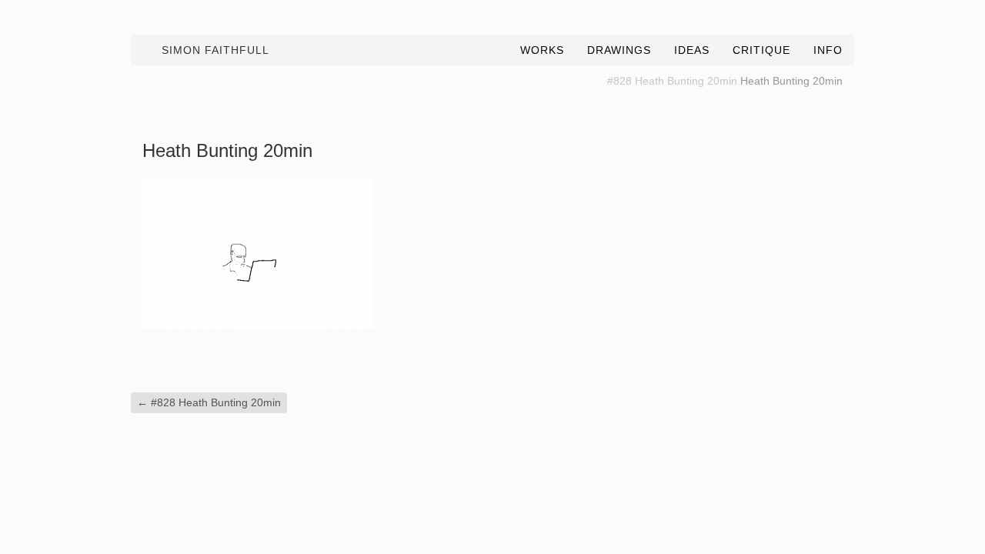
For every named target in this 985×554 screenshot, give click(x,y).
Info (828, 50)
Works (542, 50)
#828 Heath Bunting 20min (672, 81)
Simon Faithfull (215, 50)
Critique (761, 50)
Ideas (692, 50)
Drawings (619, 50)
